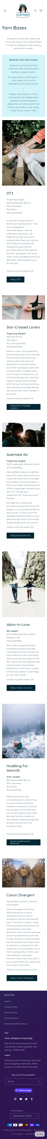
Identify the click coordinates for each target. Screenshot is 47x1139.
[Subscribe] (39, 1082)
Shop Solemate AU (20, 535)
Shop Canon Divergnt (22, 978)
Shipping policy (31, 1134)
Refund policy (39, 1130)
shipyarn (12, 1130)
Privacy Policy (11, 1007)
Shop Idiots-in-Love (21, 688)
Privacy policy (17, 1134)
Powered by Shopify (23, 1130)
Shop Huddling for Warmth (20, 842)
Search (8, 1001)
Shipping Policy (12, 1018)
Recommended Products (16, 1024)
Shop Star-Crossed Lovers (20, 407)
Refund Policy (11, 1012)
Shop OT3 (15, 279)
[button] (5, 10)
